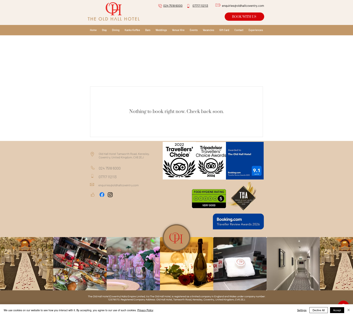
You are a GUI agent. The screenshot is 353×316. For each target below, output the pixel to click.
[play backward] (4, 263)
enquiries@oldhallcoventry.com (118, 185)
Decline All (319, 310)
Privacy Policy (145, 310)
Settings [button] (301, 310)
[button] (193, 30)
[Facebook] (102, 194)
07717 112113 (108, 177)
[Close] (348, 310)
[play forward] (348, 263)
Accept (337, 310)
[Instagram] (110, 194)
